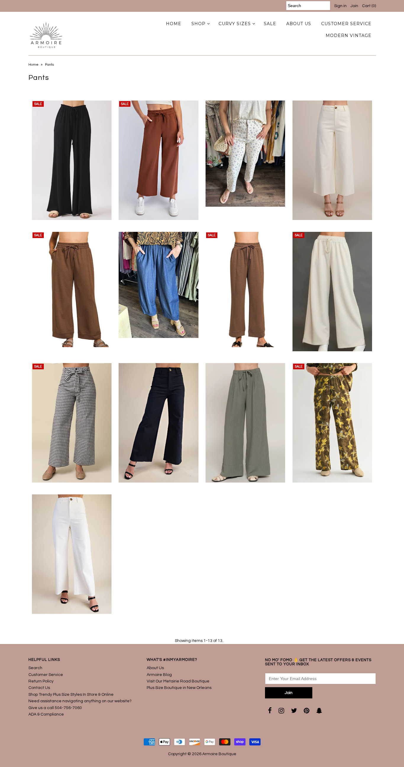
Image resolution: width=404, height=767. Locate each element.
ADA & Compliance (46, 714)
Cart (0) (369, 6)
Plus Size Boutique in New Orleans (179, 688)
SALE (270, 23)
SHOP (198, 23)
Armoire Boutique (219, 754)
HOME (173, 23)
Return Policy (41, 681)
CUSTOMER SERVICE (346, 23)
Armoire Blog (159, 675)
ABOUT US (298, 23)
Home (33, 65)
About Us (155, 668)
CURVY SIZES (235, 23)
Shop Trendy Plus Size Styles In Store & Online (71, 694)
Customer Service (45, 675)
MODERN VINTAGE (348, 35)
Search (35, 668)
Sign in (340, 6)
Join (354, 6)
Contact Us (39, 688)
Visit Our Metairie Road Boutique (178, 681)
